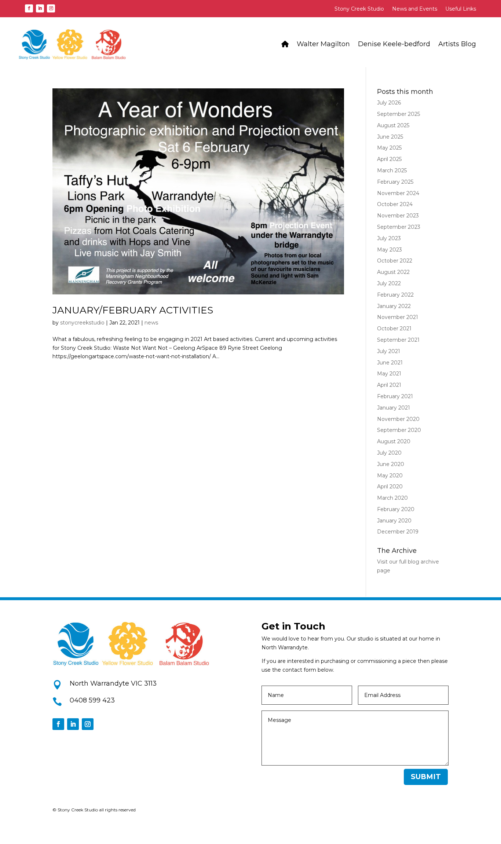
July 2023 (389, 238)
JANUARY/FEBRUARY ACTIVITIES (132, 310)
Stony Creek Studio (359, 9)
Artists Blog (457, 44)
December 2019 (397, 531)
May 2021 (389, 373)
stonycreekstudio (82, 322)
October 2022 (394, 260)
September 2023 (398, 227)
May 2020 (390, 475)
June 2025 (390, 136)
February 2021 (395, 396)
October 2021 (394, 328)
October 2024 (395, 204)
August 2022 (393, 272)
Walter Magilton (323, 44)
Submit (426, 777)
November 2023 (398, 215)
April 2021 (389, 385)
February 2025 (395, 182)
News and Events (414, 9)
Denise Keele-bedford (394, 44)
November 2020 (398, 419)
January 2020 (394, 520)
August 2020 (393, 441)
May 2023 (389, 249)
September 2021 (398, 340)
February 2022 (395, 294)
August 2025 (393, 125)
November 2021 (397, 317)
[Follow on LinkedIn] (40, 8)
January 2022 (394, 306)
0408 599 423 (92, 700)
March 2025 (392, 170)
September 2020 (399, 430)
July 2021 (388, 351)
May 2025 (389, 147)
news (151, 322)
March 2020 (392, 498)
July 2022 (389, 283)
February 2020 (395, 509)
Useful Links (460, 9)
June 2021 (390, 362)
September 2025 (398, 114)
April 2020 (390, 486)
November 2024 (398, 193)
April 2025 (389, 159)
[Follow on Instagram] (51, 8)
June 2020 (390, 464)
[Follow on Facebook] (29, 8)
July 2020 (389, 452)
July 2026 (389, 102)
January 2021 (393, 407)
